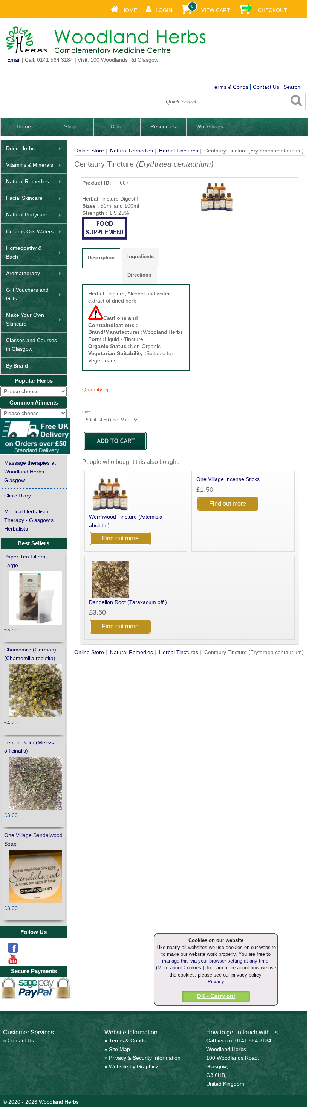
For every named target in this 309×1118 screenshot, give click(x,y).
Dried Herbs (20, 148)
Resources (163, 126)
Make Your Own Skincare (25, 319)
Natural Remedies (131, 151)
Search (291, 87)
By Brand (17, 366)
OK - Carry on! (216, 996)
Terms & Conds (229, 87)
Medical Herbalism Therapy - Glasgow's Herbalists (29, 520)
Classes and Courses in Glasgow (31, 345)
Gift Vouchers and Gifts (27, 294)
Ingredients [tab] (140, 256)
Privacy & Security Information (145, 1058)
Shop (70, 126)
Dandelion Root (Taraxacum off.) (128, 602)
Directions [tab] (139, 275)
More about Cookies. (180, 967)
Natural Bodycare (26, 215)
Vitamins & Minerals (29, 165)
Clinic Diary (17, 496)
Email (13, 60)
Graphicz (147, 1066)
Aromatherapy (23, 273)
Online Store (89, 151)
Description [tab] (101, 257)
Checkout (272, 10)
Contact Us (266, 87)
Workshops (209, 126)
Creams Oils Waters (30, 231)
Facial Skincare (24, 198)
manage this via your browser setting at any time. (216, 961)
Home (129, 10)
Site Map (119, 1049)
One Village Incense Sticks (228, 479)
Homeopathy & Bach (23, 252)
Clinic (116, 126)
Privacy (216, 981)
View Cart (215, 10)
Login (164, 10)
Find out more (120, 538)
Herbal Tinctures (178, 151)
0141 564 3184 (253, 1040)
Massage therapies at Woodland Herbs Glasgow (30, 471)
